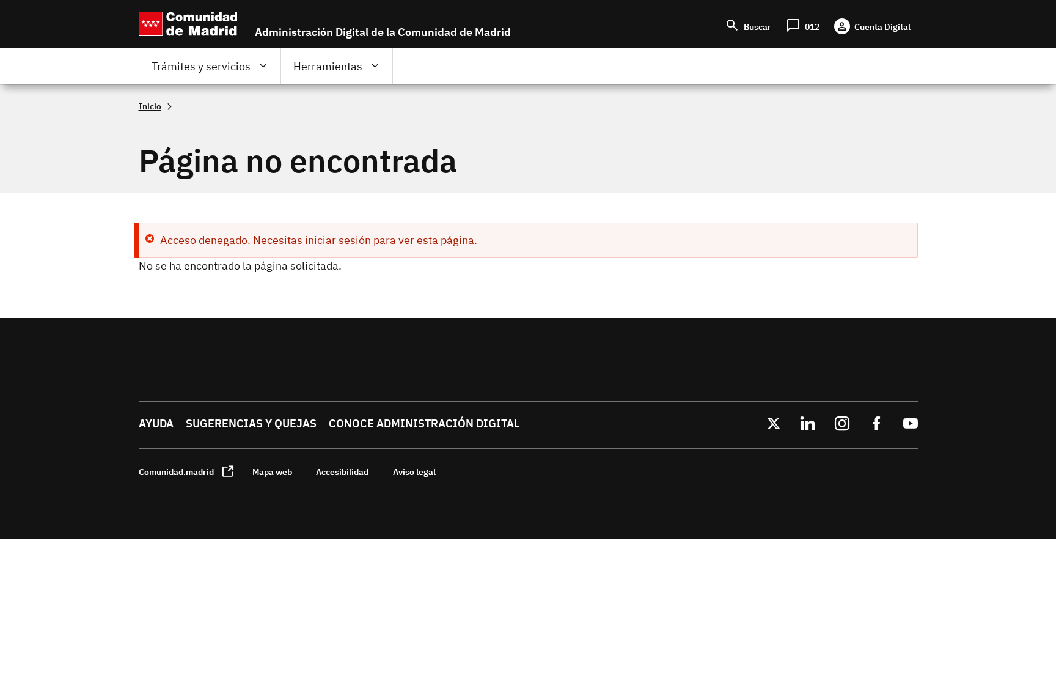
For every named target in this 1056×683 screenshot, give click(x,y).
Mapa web (272, 472)
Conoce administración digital (424, 423)
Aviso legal (414, 472)
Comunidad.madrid (176, 472)
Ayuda (156, 423)
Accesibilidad (342, 472)
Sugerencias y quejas (251, 423)
